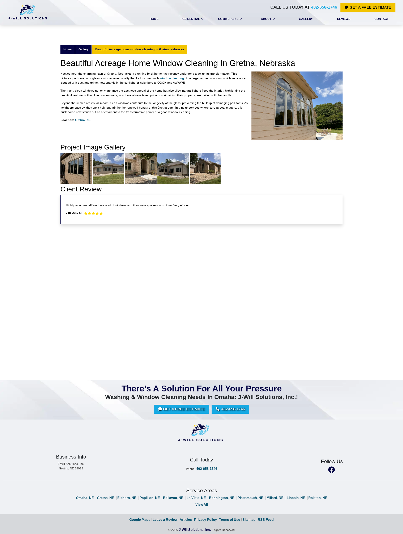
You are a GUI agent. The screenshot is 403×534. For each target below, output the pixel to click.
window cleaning (172, 78)
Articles (186, 519)
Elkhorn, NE (126, 498)
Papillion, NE (150, 498)
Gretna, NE (82, 120)
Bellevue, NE (173, 498)
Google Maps (139, 519)
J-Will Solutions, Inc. (195, 529)
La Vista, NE (196, 498)
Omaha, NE (85, 498)
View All (201, 504)
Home (67, 49)
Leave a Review (165, 519)
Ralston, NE (317, 498)
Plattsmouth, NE (250, 498)
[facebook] (331, 469)
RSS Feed (266, 519)
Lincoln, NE (296, 498)
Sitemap (248, 519)
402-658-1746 (324, 7)
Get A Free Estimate (369, 7)
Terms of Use (229, 519)
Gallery (84, 49)
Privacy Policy (205, 519)
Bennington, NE (221, 498)
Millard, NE (275, 498)
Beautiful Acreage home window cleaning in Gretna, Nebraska (139, 49)
